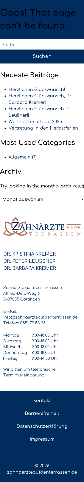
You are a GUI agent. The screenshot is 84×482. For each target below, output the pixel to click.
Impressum (42, 439)
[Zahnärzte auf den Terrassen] (42, 226)
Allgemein (20, 157)
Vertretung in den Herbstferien (43, 128)
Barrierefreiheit (42, 413)
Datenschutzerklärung (42, 426)
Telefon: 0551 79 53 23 (24, 323)
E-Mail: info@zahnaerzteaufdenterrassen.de (40, 314)
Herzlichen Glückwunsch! (37, 89)
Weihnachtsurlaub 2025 (35, 121)
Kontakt (42, 400)
